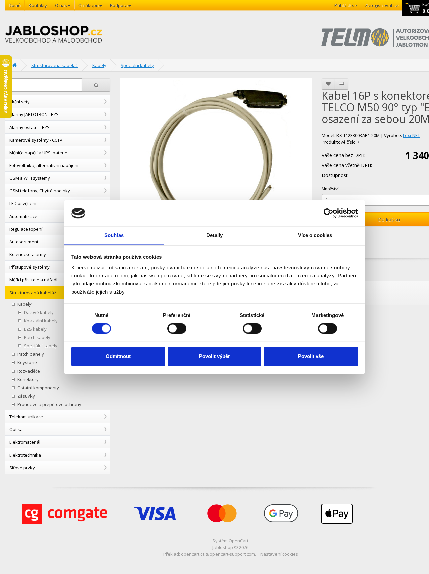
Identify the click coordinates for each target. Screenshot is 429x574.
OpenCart (238, 541)
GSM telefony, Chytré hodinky (39, 191)
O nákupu (88, 5)
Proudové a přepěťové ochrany (49, 404)
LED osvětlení (22, 203)
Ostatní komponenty (38, 388)
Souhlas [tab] (114, 235)
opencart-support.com (232, 554)
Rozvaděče (28, 371)
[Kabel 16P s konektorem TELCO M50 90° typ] (216, 160)
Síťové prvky (22, 468)
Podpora (119, 5)
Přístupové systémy (29, 267)
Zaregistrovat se (382, 5)
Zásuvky (26, 396)
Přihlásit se (345, 5)
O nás (61, 5)
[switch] (176, 328)
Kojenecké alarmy (27, 254)
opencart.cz (193, 554)
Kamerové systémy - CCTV (35, 140)
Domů (15, 5)
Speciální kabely (137, 65)
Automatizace (23, 216)
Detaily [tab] (214, 235)
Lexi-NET (411, 135)
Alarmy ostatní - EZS (29, 127)
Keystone (27, 362)
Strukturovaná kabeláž (54, 65)
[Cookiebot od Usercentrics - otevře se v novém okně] (328, 213)
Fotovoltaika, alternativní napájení (43, 165)
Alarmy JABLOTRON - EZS (34, 114)
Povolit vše (311, 356)
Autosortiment (23, 242)
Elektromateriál (24, 442)
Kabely (99, 65)
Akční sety (19, 102)
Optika (16, 429)
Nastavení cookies (279, 554)
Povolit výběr (214, 356)
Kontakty (38, 5)
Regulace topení (25, 229)
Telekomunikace (26, 417)
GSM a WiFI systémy (29, 178)
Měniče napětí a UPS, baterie (38, 153)
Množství (330, 189)
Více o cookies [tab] (315, 235)
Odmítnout (118, 356)
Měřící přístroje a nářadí (33, 280)
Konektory (28, 379)
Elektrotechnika (25, 455)
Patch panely (30, 354)
